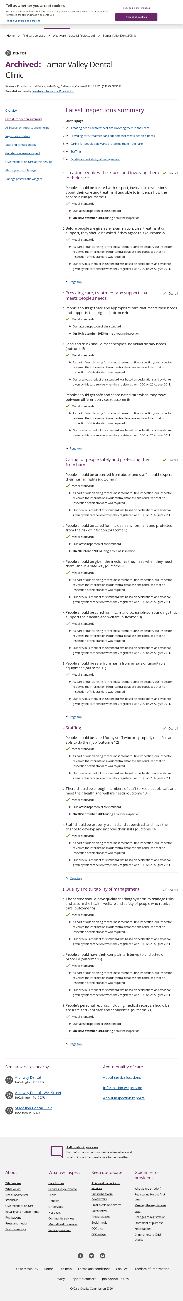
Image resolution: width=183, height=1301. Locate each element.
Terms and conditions (94, 1269)
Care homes (56, 1183)
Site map (65, 1269)
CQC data (97, 1228)
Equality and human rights (22, 1212)
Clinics (52, 1195)
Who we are (13, 1183)
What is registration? (148, 1188)
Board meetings (15, 1229)
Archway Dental (28, 1077)
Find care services (34, 36)
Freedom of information (151, 1269)
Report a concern (83, 1279)
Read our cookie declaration (24, 20)
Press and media (16, 1223)
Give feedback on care (19, 1206)
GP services (55, 1207)
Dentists (53, 1201)
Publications (13, 1217)
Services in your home (62, 1189)
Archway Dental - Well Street (38, 1092)
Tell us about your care (82, 1147)
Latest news (99, 1211)
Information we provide (122, 1087)
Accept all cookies (136, 17)
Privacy (59, 1279)
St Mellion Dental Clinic (33, 1108)
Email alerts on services (107, 1205)
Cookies (122, 1269)
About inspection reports (124, 1098)
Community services (61, 1218)
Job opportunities (115, 1279)
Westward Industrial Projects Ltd (74, 36)
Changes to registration (150, 1217)
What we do (13, 1189)
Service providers (59, 1230)
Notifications (143, 1229)
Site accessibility (26, 1269)
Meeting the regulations (150, 1205)
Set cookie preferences (136, 7)
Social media (99, 1222)
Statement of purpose (149, 1223)
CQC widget (99, 1234)
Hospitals (54, 1213)
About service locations (122, 1077)
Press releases (101, 1217)
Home (11, 36)
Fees (137, 1211)
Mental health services (62, 1224)
